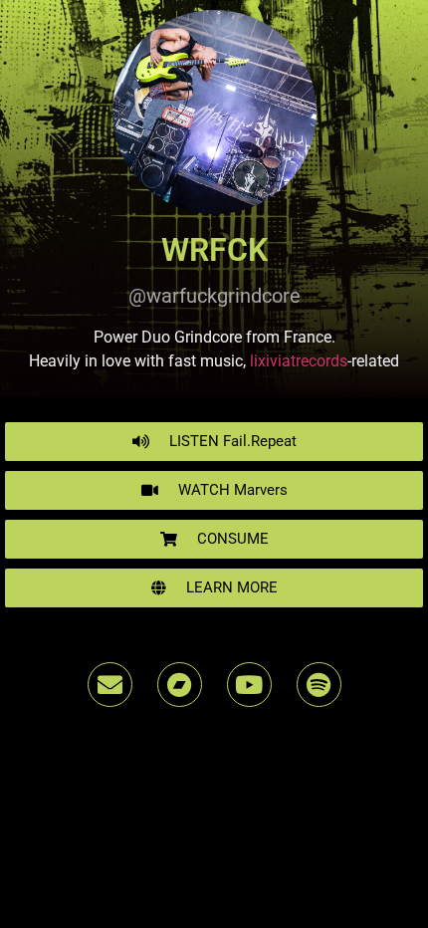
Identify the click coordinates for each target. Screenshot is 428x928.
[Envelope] (110, 684)
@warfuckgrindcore (214, 296)
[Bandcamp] (179, 684)
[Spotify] (319, 684)
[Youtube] (249, 684)
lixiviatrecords (298, 360)
